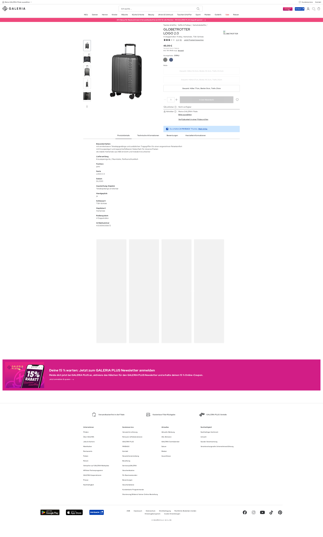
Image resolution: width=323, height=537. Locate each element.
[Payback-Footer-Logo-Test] (96, 512)
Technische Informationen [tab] (148, 135)
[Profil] (308, 9)
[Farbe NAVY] (171, 60)
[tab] (126, 71)
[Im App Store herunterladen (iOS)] (74, 512)
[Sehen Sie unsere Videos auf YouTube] (262, 512)
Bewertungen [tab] (172, 135)
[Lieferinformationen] (175, 107)
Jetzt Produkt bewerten (194, 40)
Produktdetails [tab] (123, 135)
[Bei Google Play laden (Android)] (50, 512)
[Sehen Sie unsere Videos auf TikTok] (271, 512)
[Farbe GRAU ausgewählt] (165, 60)
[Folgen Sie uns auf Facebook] (244, 512)
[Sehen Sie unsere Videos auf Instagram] (253, 512)
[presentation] (87, 106)
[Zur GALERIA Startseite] (14, 9)
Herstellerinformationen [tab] (195, 135)
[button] (17, 2)
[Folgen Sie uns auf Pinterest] (280, 512)
